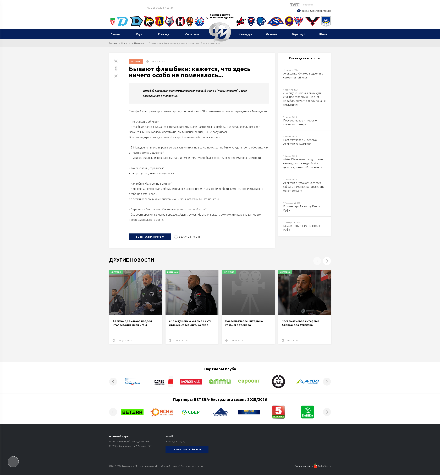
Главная (113, 43)
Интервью (139, 43)
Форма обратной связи (187, 450)
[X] (116, 77)
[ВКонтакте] (116, 62)
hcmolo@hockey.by (175, 441)
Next (327, 261)
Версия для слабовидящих (316, 10)
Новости (125, 43)
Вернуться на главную (150, 237)
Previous (317, 261)
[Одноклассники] (116, 69)
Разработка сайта (303, 466)
